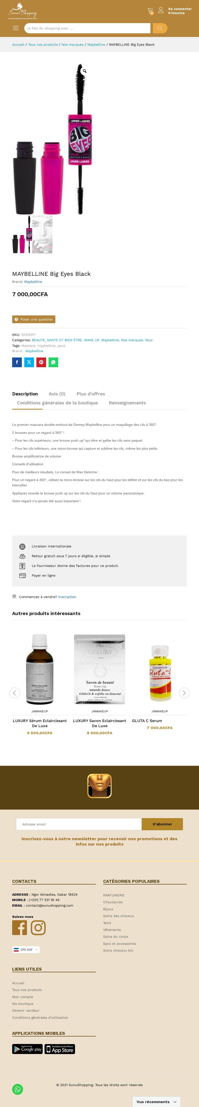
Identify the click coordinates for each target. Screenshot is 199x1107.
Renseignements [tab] (127, 403)
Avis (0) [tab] (57, 394)
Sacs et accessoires (119, 944)
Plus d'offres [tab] (90, 394)
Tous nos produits (27, 990)
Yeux (148, 340)
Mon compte (22, 997)
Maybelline (33, 282)
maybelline (46, 346)
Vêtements (112, 930)
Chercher (160, 28)
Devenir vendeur (26, 1010)
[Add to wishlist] (45, 704)
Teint (107, 923)
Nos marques (132, 340)
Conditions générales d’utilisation (40, 1017)
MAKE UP (91, 340)
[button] (33, 704)
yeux (61, 346)
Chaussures (113, 902)
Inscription (67, 597)
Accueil (18, 983)
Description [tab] (25, 394)
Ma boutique (22, 1004)
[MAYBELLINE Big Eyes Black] (17, 362)
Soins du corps (115, 936)
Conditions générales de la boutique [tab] (57, 403)
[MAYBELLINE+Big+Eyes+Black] (29, 362)
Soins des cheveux (118, 916)
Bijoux (108, 909)
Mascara (28, 346)
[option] (40, 687)
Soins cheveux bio (118, 950)
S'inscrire (176, 13)
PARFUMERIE (113, 895)
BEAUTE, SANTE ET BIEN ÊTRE (57, 340)
